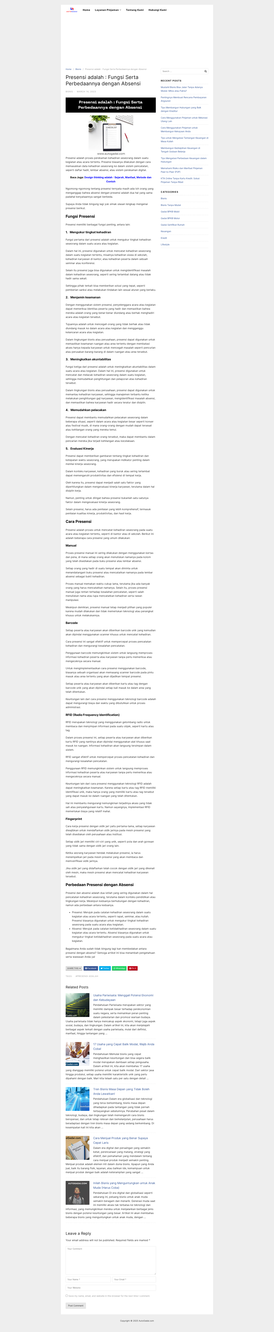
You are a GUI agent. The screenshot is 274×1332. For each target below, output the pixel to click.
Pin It (133, 968)
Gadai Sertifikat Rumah (173, 224)
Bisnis (78, 69)
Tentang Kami (135, 9)
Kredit (164, 238)
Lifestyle (165, 244)
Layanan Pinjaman (107, 9)
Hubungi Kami (158, 9)
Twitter (106, 968)
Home (86, 9)
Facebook (91, 968)
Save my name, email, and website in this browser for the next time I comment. (109, 1296)
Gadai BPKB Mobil (170, 211)
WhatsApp (120, 968)
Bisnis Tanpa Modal (171, 205)
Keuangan (166, 231)
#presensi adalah (87, 976)
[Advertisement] (137, 39)
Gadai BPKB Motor (170, 218)
